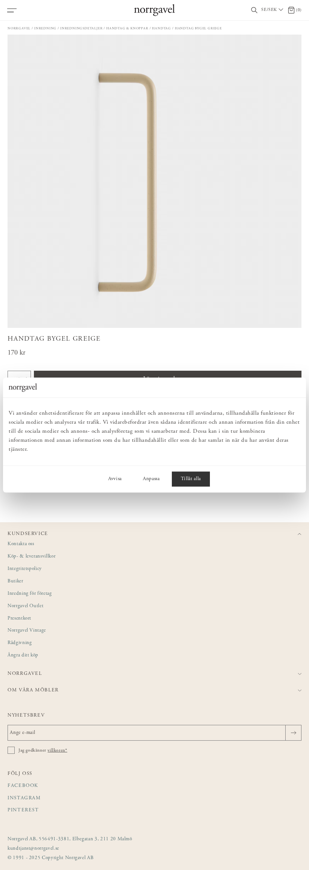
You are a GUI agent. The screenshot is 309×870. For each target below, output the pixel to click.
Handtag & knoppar (127, 28)
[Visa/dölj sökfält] (254, 10)
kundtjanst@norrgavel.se (33, 848)
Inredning (45, 28)
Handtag (161, 28)
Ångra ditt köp (23, 655)
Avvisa (115, 479)
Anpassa (151, 479)
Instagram (24, 798)
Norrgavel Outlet (25, 606)
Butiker (15, 581)
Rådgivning (20, 643)
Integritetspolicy (25, 569)
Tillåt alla (191, 479)
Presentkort (19, 618)
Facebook (23, 786)
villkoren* (57, 750)
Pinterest (23, 810)
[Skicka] (293, 733)
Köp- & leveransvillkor (31, 556)
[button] (154, 181)
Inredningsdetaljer (81, 28)
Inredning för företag (30, 593)
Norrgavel (19, 28)
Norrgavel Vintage (27, 630)
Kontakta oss (21, 544)
